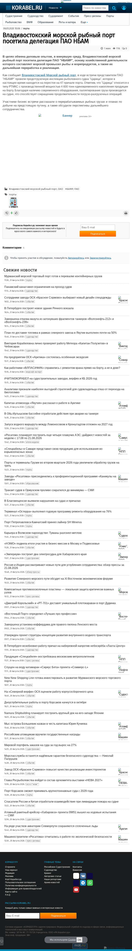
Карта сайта (11, 892)
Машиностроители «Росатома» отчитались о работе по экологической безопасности (58, 836)
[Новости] (13, 202)
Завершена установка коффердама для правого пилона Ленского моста (50, 624)
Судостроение (13, 16)
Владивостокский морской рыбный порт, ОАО (36, 189)
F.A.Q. (8, 895)
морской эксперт (34, 372)
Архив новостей (52, 882)
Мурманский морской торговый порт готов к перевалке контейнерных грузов (53, 276)
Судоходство (35, 16)
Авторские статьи (52, 876)
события (30, 301)
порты (26, 28)
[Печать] (126, 213)
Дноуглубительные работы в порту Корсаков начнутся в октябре (45, 702)
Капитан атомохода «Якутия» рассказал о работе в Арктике (42, 403)
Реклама (9, 876)
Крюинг (47, 873)
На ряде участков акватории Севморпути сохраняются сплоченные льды (51, 826)
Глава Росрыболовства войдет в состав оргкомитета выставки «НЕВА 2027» (53, 780)
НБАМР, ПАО (72, 189)
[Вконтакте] (83, 875)
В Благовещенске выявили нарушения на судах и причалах (42, 500)
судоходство (31, 291)
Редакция (9, 873)
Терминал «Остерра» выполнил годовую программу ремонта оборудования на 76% (58, 511)
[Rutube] (89, 875)
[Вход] (124, 8)
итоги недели (32, 442)
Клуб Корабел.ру (13, 879)
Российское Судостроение (57, 867)
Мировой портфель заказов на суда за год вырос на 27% (40, 745)
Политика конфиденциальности (20, 885)
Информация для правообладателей (23, 888)
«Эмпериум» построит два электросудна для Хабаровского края (45, 554)
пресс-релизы (32, 596)
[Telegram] (83, 882)
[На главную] (24, 8)
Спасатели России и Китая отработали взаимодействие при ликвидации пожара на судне (61, 801)
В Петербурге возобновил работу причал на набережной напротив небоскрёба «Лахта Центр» (64, 645)
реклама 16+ (124, 2)
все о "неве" (32, 784)
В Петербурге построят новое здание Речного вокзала (39, 308)
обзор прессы (32, 572)
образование (32, 483)
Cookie (72, 939)
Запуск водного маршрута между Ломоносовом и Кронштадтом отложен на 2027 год (58, 424)
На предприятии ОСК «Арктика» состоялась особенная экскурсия (46, 357)
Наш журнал (11, 870)
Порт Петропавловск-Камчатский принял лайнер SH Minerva (43, 522)
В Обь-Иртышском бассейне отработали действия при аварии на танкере (51, 413)
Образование (45, 22)
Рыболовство (13, 22)
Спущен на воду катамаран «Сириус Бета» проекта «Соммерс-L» (46, 667)
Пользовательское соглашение (20, 882)
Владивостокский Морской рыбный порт (49, 75)
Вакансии (77, 870)
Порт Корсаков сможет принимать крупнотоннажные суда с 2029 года (48, 790)
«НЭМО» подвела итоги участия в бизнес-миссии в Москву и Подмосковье (52, 543)
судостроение (32, 558)
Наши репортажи (52, 879)
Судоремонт (55, 16)
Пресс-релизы (92, 16)
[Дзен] (76, 875)
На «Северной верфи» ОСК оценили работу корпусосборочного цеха (48, 691)
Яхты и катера (67, 22)
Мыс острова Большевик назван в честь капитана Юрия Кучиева (45, 723)
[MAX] (76, 882)
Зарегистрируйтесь (100, 257)
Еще (83, 22)
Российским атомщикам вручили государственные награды (42, 734)
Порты (110, 16)
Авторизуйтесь (76, 257)
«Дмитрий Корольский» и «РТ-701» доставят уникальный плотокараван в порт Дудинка (60, 603)
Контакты (77, 867)
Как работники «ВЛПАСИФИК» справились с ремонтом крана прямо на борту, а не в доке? (62, 367)
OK (79, 939)
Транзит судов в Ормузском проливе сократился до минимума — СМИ (49, 490)
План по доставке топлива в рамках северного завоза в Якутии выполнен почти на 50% (60, 332)
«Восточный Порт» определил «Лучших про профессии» (40, 613)
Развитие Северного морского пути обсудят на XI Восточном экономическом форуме (58, 578)
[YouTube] (76, 889)
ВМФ (29, 22)
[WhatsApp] (89, 882)
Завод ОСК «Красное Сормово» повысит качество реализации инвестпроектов (55, 769)
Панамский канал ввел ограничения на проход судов (38, 286)
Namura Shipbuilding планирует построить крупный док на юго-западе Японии (54, 713)
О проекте (10, 867)
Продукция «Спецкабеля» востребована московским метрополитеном (49, 656)
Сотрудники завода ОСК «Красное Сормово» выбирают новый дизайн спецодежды (57, 297)
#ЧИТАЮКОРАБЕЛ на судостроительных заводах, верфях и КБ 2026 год (50, 378)
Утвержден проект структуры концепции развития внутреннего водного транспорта (57, 635)
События (73, 16)
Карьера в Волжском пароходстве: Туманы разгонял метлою (43, 532)
